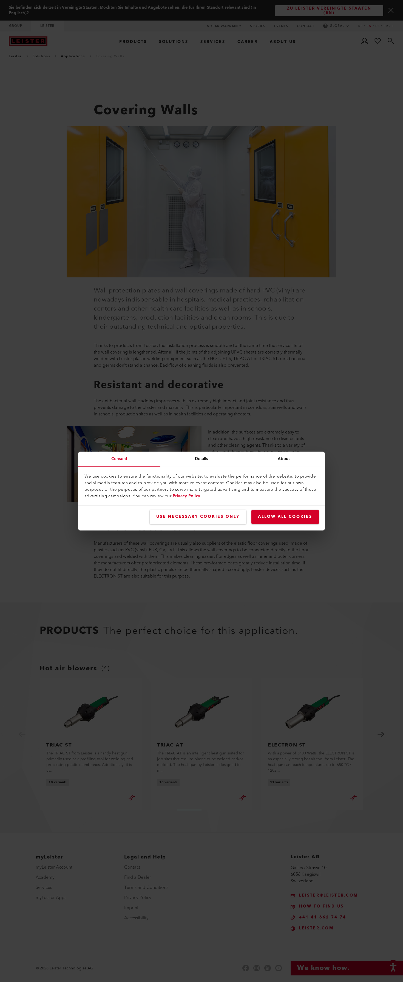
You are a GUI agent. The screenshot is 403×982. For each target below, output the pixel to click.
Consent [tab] (119, 459)
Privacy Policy (186, 496)
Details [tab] (201, 459)
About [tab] (284, 459)
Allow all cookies (285, 516)
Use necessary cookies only (198, 516)
